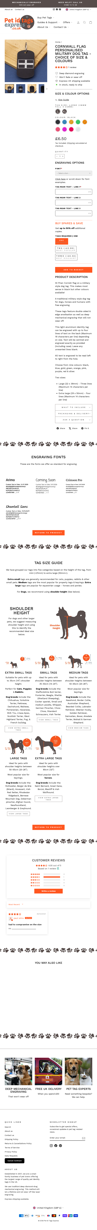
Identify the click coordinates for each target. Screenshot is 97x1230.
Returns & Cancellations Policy (18, 1143)
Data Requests (11, 1156)
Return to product (48, 827)
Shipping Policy (11, 1139)
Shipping (71, 143)
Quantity (61, 152)
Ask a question (73, 420)
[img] (15, 914)
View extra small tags (18, 729)
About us (9, 9)
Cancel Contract (15, 1161)
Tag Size (71, 106)
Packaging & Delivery (73, 414)
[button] (61, 67)
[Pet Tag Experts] (78, 1071)
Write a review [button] (49, 891)
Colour (65, 117)
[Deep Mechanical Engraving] (18, 1071)
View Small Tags (48, 720)
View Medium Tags (78, 728)
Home (57, 42)
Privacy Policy (11, 1152)
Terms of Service (12, 1148)
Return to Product (48, 533)
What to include (74, 407)
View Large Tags (18, 814)
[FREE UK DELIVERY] (48, 1071)
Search (8, 1127)
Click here (60, 179)
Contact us (19, 9)
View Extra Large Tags (48, 799)
